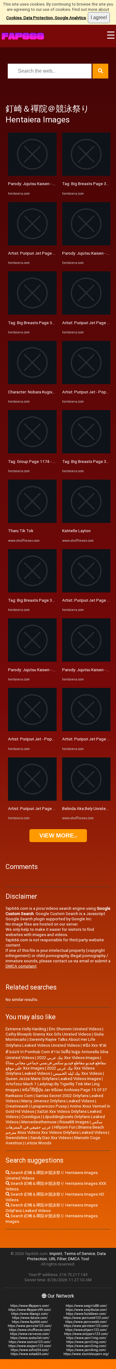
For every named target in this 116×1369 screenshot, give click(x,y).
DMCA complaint (21, 966)
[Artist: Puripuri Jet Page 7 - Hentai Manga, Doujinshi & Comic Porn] (32, 244)
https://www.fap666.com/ (30, 1322)
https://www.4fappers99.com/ (29, 1310)
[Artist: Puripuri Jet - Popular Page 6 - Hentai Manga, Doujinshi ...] (32, 729)
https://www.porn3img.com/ (86, 1346)
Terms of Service (79, 1253)
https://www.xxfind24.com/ (30, 1350)
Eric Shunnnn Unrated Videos (75, 1029)
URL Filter (57, 1258)
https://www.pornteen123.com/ (86, 1326)
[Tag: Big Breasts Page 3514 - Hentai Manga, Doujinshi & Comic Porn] (32, 313)
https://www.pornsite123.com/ (30, 1326)
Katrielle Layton (76, 530)
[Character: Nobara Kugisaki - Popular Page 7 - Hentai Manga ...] (32, 382)
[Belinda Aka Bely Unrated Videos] (86, 799)
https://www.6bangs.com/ (29, 1314)
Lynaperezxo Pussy (49, 1106)
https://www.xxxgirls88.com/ (86, 1306)
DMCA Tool (78, 1258)
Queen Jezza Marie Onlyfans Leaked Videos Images (53, 1078)
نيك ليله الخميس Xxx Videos (77, 1073)
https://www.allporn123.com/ (86, 1330)
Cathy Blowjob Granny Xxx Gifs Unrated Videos (48, 1034)
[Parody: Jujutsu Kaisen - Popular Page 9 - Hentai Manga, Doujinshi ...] (32, 174)
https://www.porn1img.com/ (86, 1338)
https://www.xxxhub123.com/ (30, 1342)
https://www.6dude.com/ (30, 1318)
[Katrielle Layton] (86, 521)
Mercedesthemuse (39, 1122)
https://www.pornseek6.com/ (86, 1322)
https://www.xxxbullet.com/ (29, 1338)
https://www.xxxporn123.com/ (29, 1346)
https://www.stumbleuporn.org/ (86, 1354)
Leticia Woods (38, 1143)
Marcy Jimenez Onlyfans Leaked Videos (57, 1101)
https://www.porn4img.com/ (86, 1350)
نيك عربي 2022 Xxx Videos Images (68, 1057)
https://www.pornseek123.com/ (86, 1318)
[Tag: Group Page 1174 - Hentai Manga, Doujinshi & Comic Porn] (32, 452)
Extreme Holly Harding (26, 1029)
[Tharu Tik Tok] (32, 521)
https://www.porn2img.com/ (86, 1342)
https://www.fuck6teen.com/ (86, 1314)
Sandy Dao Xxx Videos (50, 1137)
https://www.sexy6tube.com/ (86, 1310)
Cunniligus (30, 1116)
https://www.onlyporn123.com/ (86, 1334)
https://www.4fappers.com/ (29, 1306)
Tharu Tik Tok (20, 530)
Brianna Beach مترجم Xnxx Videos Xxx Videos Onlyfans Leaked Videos (56, 1130)
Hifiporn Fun (64, 1127)
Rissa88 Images (74, 1122)
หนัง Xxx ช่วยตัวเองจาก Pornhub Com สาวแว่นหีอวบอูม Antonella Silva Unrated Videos (57, 1051)
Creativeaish (17, 1106)
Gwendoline (17, 1137)
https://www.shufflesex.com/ (30, 1330)
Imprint (55, 1253)
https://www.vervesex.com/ (29, 1334)
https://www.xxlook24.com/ (30, 1354)
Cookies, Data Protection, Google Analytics (46, 17)
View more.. (58, 835)
